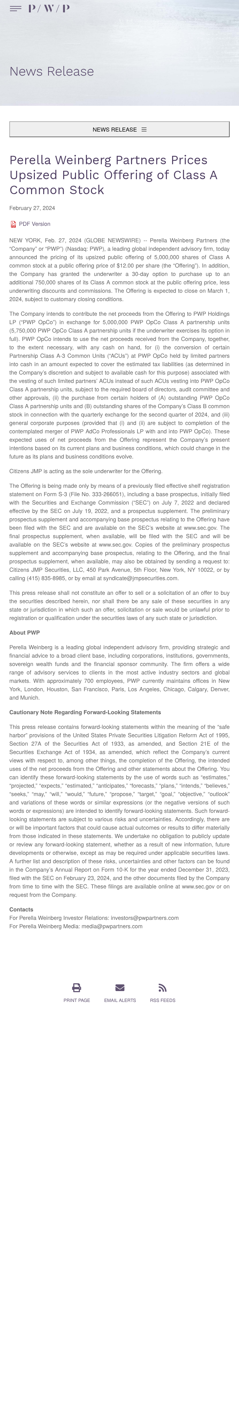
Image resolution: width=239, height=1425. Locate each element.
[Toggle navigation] (14, 8)
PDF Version (34, 224)
